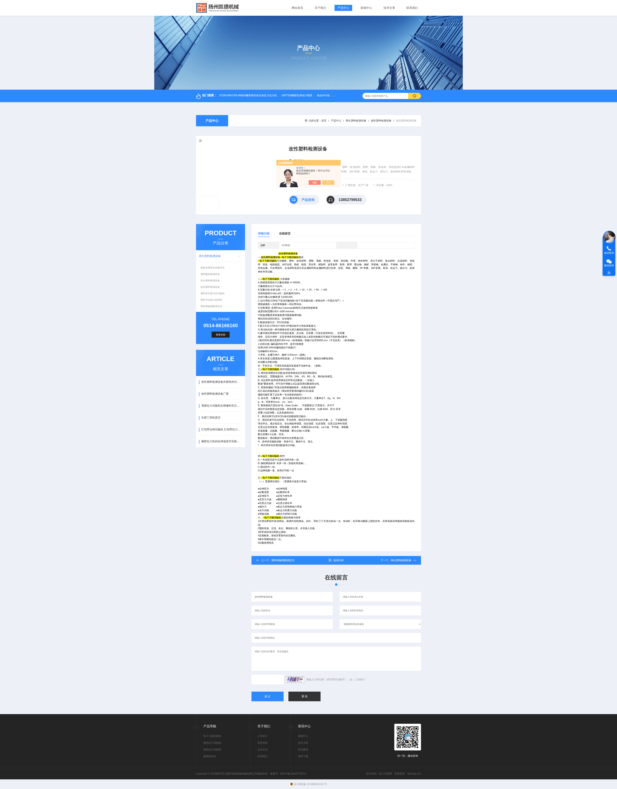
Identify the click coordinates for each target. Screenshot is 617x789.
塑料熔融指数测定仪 (211, 306)
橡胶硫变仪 (209, 756)
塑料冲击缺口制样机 (211, 299)
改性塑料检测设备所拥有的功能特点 (221, 381)
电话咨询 (609, 252)
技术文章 (389, 7)
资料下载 (303, 756)
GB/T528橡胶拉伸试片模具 (297, 95)
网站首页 (297, 7)
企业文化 (262, 749)
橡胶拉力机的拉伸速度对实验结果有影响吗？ (221, 441)
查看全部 (220, 334)
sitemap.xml (414, 773)
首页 (323, 120)
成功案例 (303, 749)
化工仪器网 (385, 773)
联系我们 (412, 7)
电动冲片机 (323, 95)
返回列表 (338, 560)
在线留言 (285, 233)
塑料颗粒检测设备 (210, 274)
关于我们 (320, 7)
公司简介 (262, 736)
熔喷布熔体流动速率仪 (213, 267)
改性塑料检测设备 (381, 120)
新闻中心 (366, 7)
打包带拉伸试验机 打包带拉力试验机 (221, 429)
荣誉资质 (262, 742)
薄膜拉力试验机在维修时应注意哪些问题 (221, 405)
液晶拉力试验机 (212, 749)
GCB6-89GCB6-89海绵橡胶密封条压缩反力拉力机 (248, 95)
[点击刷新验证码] (294, 679)
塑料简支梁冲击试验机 (213, 293)
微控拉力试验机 (212, 742)
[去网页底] (609, 272)
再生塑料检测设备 (356, 120)
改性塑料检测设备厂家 (215, 393)
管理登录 (399, 773)
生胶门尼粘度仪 (210, 417)
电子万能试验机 (212, 736)
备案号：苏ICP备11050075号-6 (288, 773)
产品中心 (343, 7)
